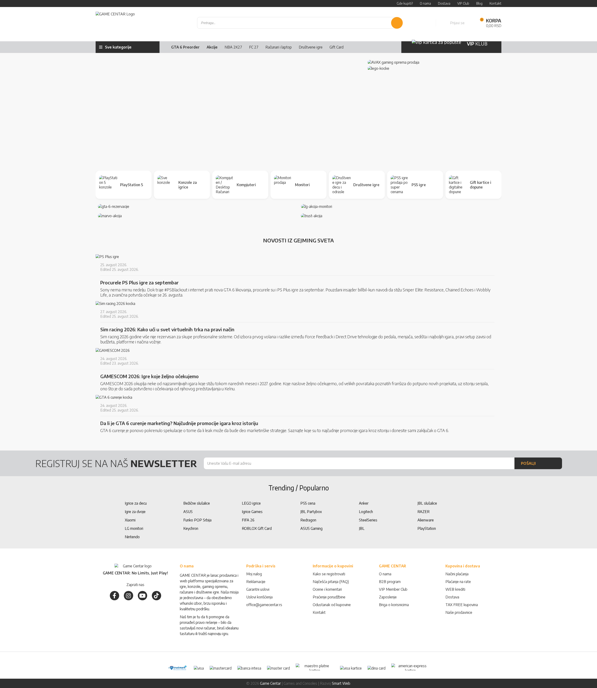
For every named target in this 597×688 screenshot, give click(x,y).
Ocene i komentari (327, 589)
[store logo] (115, 23)
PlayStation (426, 528)
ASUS (188, 511)
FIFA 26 (248, 520)
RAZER (423, 511)
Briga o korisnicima (394, 604)
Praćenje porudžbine (329, 597)
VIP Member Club (393, 589)
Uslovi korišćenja (259, 597)
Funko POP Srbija (197, 520)
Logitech (366, 511)
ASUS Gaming (311, 528)
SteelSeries (368, 520)
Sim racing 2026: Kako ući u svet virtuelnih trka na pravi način (167, 329)
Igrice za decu (136, 503)
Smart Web (341, 683)
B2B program (390, 581)
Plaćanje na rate (458, 581)
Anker (363, 503)
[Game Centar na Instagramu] (128, 595)
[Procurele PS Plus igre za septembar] (107, 256)
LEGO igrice (251, 503)
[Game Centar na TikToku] (156, 595)
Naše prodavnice (458, 612)
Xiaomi (130, 520)
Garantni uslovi (257, 589)
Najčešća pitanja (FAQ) (331, 581)
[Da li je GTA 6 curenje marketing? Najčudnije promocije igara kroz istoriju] (114, 397)
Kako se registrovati (329, 574)
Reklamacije (255, 581)
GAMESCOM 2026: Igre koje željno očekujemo (149, 376)
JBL (361, 528)
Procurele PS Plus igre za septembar (139, 282)
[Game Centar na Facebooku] (114, 595)
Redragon (308, 520)
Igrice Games (252, 511)
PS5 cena (307, 503)
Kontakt (319, 612)
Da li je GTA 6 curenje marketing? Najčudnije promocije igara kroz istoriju (179, 423)
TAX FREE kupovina (461, 604)
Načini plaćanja (457, 574)
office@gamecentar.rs (264, 604)
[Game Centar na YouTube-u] (142, 595)
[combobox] (300, 23)
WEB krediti (455, 589)
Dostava (452, 597)
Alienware (425, 520)
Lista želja (427, 22)
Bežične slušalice (196, 503)
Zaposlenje (388, 597)
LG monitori (134, 528)
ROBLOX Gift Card (257, 528)
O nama (385, 574)
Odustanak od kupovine (332, 604)
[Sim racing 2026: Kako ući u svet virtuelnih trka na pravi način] (115, 303)
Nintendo (132, 536)
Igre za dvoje (135, 511)
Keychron (190, 528)
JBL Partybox (311, 511)
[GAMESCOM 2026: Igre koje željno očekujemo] (113, 350)
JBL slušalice (427, 503)
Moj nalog (254, 574)
